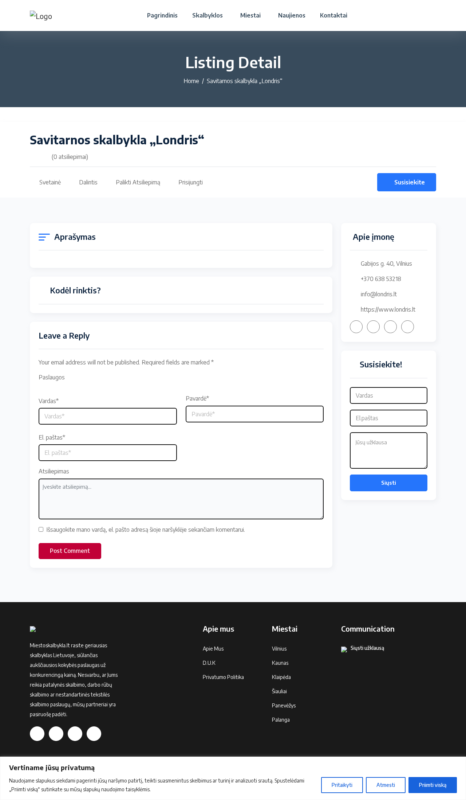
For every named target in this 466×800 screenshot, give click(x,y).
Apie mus (213, 648)
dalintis (88, 182)
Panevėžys (284, 705)
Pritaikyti (342, 785)
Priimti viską (432, 785)
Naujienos (291, 15)
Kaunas (280, 663)
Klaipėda (281, 677)
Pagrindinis (162, 15)
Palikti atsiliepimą (138, 182)
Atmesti (385, 785)
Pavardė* (197, 398)
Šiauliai (279, 691)
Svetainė (50, 182)
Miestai (250, 15)
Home (191, 81)
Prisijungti (190, 182)
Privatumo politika (223, 677)
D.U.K (209, 663)
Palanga (281, 720)
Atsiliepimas (54, 471)
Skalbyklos (207, 15)
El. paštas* (52, 437)
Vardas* (49, 401)
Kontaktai (333, 15)
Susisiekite (409, 182)
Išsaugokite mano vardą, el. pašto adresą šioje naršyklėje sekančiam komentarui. (145, 529)
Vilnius (279, 648)
